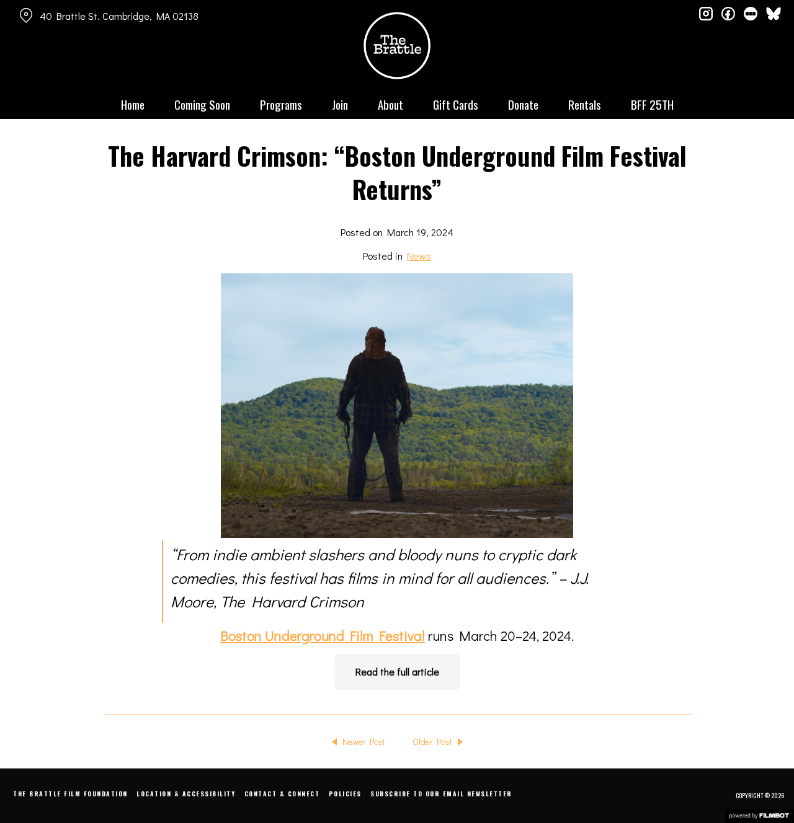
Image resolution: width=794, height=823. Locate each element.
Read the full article (397, 671)
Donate (523, 104)
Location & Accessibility (185, 793)
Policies (345, 793)
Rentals (584, 104)
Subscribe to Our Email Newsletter (441, 793)
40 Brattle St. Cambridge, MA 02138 (119, 15)
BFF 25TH (652, 104)
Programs (281, 104)
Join (340, 104)
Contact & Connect (282, 793)
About (390, 104)
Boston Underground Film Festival (322, 636)
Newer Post (363, 741)
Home (133, 104)
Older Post (432, 741)
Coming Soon (202, 104)
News (419, 255)
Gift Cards (455, 104)
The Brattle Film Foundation (70, 793)
